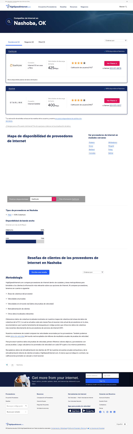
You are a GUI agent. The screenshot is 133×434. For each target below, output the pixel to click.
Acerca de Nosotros (104, 397)
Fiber (9, 215)
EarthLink (13, 51)
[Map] (46, 173)
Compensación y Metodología (59, 428)
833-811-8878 (115, 68)
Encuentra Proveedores (47, 7)
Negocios (84, 7)
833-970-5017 (115, 105)
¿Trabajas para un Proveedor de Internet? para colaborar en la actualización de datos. (38, 126)
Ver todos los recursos (43, 408)
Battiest (92, 149)
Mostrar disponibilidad (18, 199)
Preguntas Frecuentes (43, 404)
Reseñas (63, 7)
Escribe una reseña (39, 272)
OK (12, 365)
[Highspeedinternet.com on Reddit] (111, 412)
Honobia (92, 153)
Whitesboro (112, 142)
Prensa (101, 408)
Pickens (92, 142)
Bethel (110, 153)
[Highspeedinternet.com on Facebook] (100, 412)
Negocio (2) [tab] (29, 42)
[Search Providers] (26, 406)
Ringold (111, 146)
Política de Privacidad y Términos (77, 428)
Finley (110, 149)
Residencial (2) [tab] (14, 42)
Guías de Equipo (41, 401)
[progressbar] (25, 233)
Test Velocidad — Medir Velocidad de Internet (80, 397)
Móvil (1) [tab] (42, 42)
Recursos (73, 7)
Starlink (12, 88)
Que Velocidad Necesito (74, 401)
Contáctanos (102, 404)
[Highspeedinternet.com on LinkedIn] (114, 412)
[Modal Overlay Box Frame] (66, 379)
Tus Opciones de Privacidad (96, 428)
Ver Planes (109, 63)
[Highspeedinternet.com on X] (104, 412)
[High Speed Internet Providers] (18, 6)
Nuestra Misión (103, 401)
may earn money (12, 1)
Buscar (122, 7)
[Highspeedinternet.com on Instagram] (107, 412)
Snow (91, 146)
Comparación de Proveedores (45, 397)
